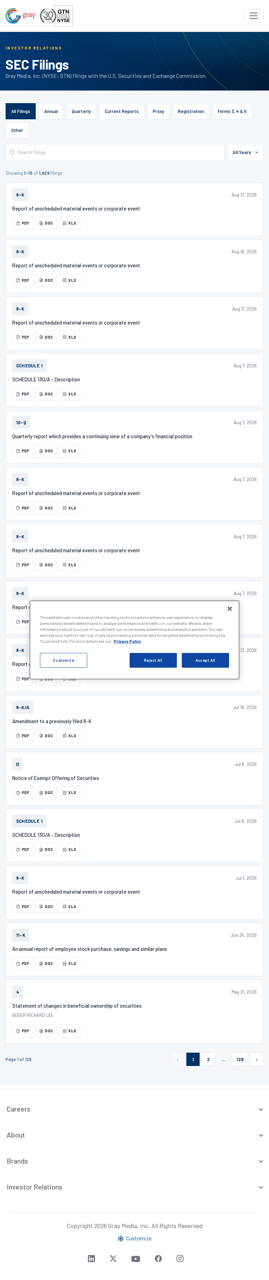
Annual (51, 111)
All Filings (20, 111)
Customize (63, 660)
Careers (18, 1109)
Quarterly (81, 111)
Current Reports (122, 111)
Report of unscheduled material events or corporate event (76, 208)
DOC (49, 223)
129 (239, 1059)
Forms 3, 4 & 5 (232, 111)
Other (17, 130)
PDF (25, 223)
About (16, 1135)
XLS (72, 223)
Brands (17, 1160)
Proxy (158, 111)
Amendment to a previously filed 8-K (51, 721)
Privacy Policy (127, 641)
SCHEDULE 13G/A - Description (46, 379)
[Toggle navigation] (253, 16)
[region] (134, 640)
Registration (191, 111)
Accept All (205, 660)
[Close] (229, 608)
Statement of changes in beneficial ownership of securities (77, 1005)
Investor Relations (34, 1186)
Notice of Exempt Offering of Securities (55, 778)
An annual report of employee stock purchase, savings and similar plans (89, 949)
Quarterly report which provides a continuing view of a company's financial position (102, 436)
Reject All (153, 660)
